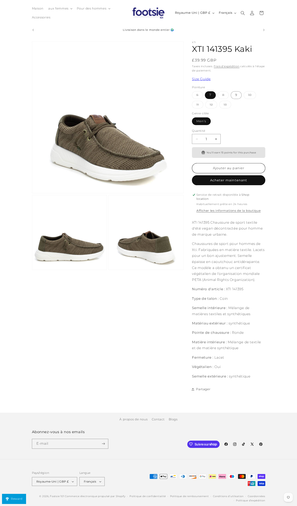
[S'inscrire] (103, 444)
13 (227, 105)
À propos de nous (133, 419)
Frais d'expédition (226, 66)
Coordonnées (256, 496)
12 (213, 105)
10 (252, 96)
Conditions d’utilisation (228, 496)
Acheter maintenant (228, 180)
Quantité (198, 130)
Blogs (173, 419)
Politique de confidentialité (148, 496)
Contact (158, 419)
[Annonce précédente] (33, 30)
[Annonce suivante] (263, 30)
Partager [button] (203, 389)
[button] (60, 8)
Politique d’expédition (250, 500)
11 (199, 105)
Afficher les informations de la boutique (228, 211)
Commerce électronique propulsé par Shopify (95, 496)
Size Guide (201, 79)
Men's (201, 121)
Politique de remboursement (189, 496)
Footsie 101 (57, 496)
